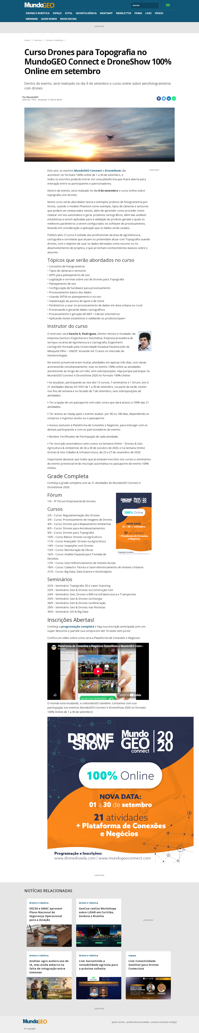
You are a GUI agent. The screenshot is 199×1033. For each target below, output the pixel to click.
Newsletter (123, 13)
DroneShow (113, 170)
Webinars (32, 18)
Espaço (57, 13)
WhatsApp (106, 13)
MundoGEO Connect (88, 170)
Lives (148, 13)
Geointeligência (86, 13)
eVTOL (68, 13)
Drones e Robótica (37, 13)
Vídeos (159, 13)
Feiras (138, 13)
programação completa (77, 626)
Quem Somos (49, 18)
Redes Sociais (68, 18)
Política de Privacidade (138, 1022)
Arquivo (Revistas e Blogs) (164, 1022)
